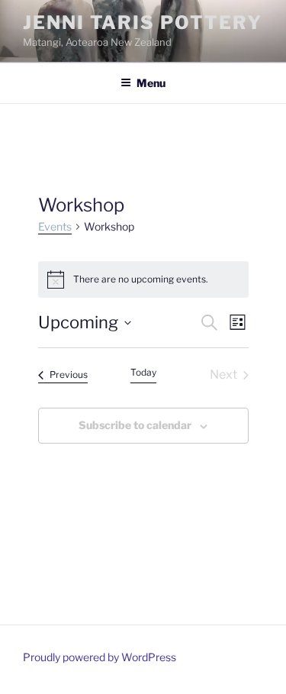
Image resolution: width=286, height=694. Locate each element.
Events (55, 226)
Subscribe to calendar (135, 424)
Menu (151, 82)
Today (143, 372)
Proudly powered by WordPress (99, 656)
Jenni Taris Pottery (142, 22)
